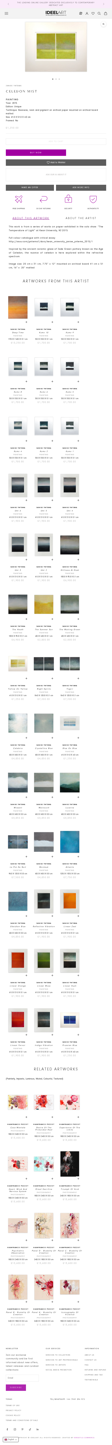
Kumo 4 (18, 451)
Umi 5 (44, 511)
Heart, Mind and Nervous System (18, 1190)
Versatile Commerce (84, 1438)
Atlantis (70, 867)
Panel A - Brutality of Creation (44, 1313)
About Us (89, 1355)
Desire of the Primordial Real (43, 1129)
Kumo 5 (70, 392)
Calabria (18, 748)
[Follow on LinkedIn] (37, 1429)
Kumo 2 (44, 451)
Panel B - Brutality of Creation (18, 1313)
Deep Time (18, 333)
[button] (10, 1439)
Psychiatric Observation (18, 1252)
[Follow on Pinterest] (22, 1429)
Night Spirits (44, 689)
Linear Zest (70, 927)
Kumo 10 (43, 333)
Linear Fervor (17, 1045)
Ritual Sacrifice (43, 1189)
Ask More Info (81, 188)
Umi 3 (18, 570)
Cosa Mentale (18, 1128)
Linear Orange (18, 986)
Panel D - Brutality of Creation (44, 1252)
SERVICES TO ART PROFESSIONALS (62, 1360)
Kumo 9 (70, 333)
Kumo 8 (18, 392)
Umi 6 (18, 511)
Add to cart (56, 141)
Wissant (18, 808)
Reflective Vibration (44, 927)
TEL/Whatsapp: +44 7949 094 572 (67, 1399)
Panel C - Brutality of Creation (70, 1252)
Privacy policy (13, 1410)
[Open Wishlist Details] (93, 13)
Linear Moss (44, 986)
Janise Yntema (14, 86)
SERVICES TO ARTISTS (56, 1365)
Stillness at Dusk (70, 570)
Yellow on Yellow (18, 689)
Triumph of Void (70, 1189)
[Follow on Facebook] (7, 1429)
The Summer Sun (44, 630)
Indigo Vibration (44, 1045)
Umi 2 (44, 570)
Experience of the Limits (70, 1129)
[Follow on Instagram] (14, 1429)
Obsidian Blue (18, 927)
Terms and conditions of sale (22, 1420)
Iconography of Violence (69, 1313)
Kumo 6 (44, 392)
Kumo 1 (70, 451)
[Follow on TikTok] (30, 1429)
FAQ (87, 1365)
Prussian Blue (69, 1045)
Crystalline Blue (43, 748)
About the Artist (81, 218)
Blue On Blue (70, 748)
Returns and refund (95, 1370)
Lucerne (69, 808)
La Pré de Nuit (18, 867)
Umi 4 (70, 511)
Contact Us (91, 1360)
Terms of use (13, 1405)
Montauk (43, 867)
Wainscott (43, 808)
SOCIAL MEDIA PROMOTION (59, 1370)
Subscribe (16, 1388)
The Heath (18, 630)
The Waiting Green (69, 630)
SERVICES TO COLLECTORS (58, 1355)
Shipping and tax (94, 1375)
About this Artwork (31, 218)
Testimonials (91, 1380)
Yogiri (69, 689)
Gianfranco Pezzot (18, 1124)
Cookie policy (13, 1415)
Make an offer (30, 188)
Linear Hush (69, 986)
